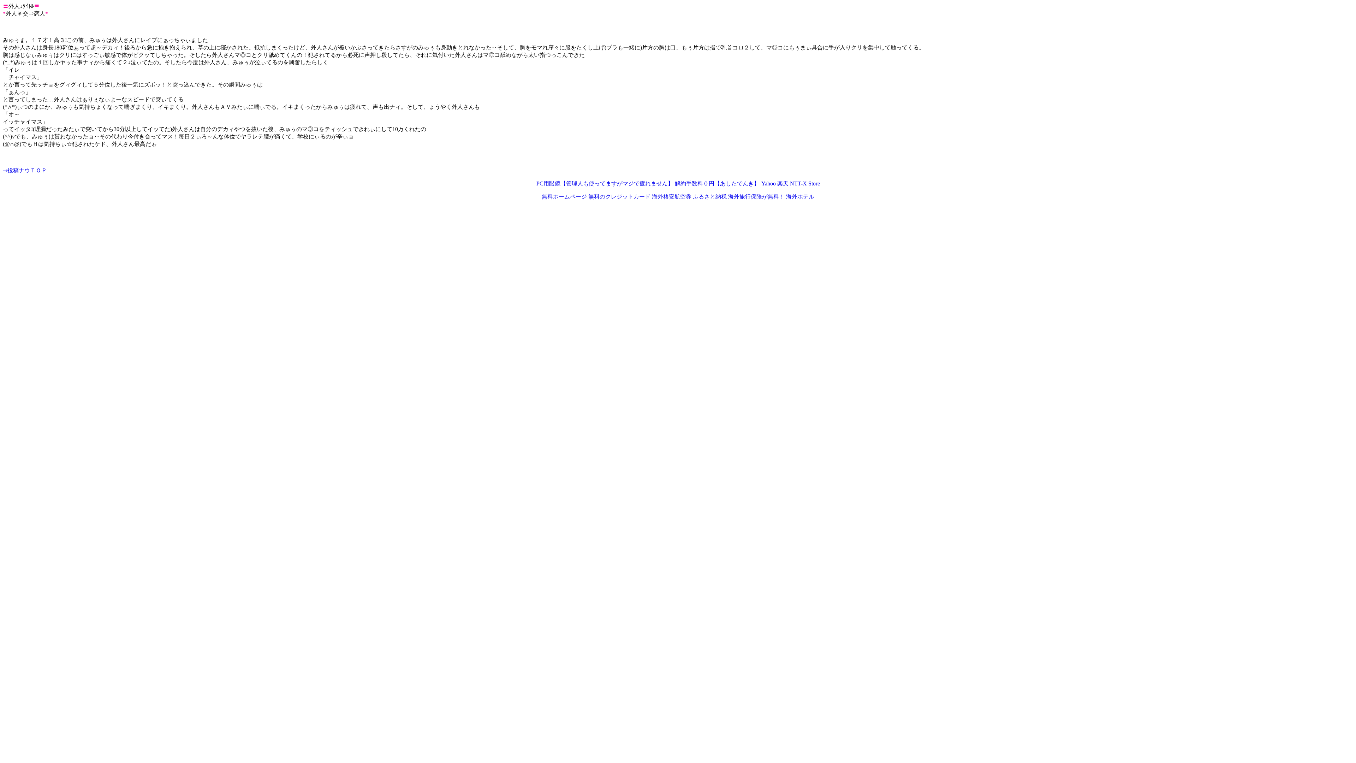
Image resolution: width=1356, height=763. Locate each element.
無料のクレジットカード (619, 197)
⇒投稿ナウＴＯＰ (25, 170)
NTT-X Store (805, 184)
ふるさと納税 (710, 197)
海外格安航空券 (671, 197)
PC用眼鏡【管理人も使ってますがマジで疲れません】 (604, 184)
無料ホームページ (564, 197)
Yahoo (768, 184)
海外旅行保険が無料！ (756, 197)
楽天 (783, 184)
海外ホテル (800, 197)
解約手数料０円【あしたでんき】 (717, 184)
